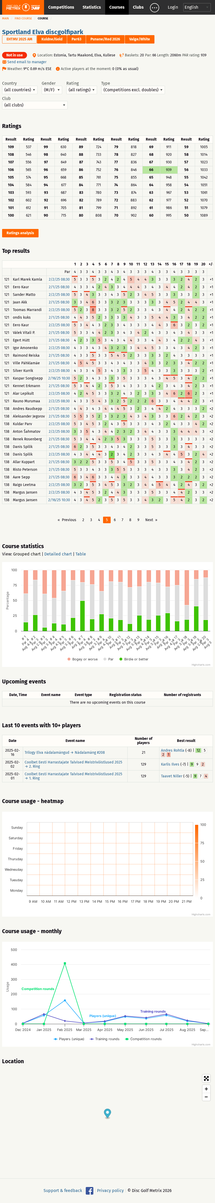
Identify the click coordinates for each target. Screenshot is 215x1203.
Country (9, 83)
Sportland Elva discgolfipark (42, 32)
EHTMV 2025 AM (19, 39)
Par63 (76, 39)
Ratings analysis (20, 233)
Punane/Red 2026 (105, 39)
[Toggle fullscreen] (206, 1078)
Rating (72, 83)
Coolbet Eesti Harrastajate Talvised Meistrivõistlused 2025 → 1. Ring (73, 776)
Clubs (138, 7)
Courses (117, 7)
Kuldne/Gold (51, 39)
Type (105, 83)
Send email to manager (26, 62)
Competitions (61, 7)
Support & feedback (63, 1190)
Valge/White (139, 39)
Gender (49, 83)
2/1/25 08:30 (59, 287)
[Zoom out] (206, 1097)
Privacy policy (110, 1190)
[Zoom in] (206, 1089)
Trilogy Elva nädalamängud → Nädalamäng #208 (65, 752)
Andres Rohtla (172, 750)
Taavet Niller (171, 776)
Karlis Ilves (170, 764)
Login (173, 7)
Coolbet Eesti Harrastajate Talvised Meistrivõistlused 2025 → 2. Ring (73, 764)
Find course (23, 18)
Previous (69, 520)
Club (6, 98)
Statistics (92, 7)
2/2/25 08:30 (59, 279)
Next (149, 520)
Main (5, 18)
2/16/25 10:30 (59, 378)
